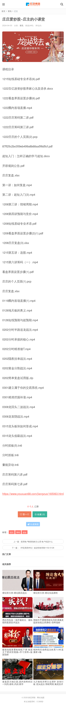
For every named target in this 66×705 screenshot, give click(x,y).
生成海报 (34, 524)
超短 (24, 532)
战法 (12, 532)
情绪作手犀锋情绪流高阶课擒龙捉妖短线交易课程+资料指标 (48, 621)
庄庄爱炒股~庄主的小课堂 (23, 19)
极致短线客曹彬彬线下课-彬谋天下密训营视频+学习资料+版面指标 (17, 652)
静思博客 (33, 4)
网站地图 (40, 697)
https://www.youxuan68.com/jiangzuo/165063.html (33, 494)
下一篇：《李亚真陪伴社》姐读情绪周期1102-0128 (33, 547)
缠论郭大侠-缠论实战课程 (45, 592)
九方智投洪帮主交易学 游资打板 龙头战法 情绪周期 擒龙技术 (48, 683)
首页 (3, 11)
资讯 (10, 11)
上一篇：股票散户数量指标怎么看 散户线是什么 (33, 541)
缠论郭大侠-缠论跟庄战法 (14, 592)
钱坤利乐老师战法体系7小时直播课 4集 (48, 650)
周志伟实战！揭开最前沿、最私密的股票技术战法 (17, 621)
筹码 (18, 532)
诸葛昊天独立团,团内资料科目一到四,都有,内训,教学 (17, 683)
